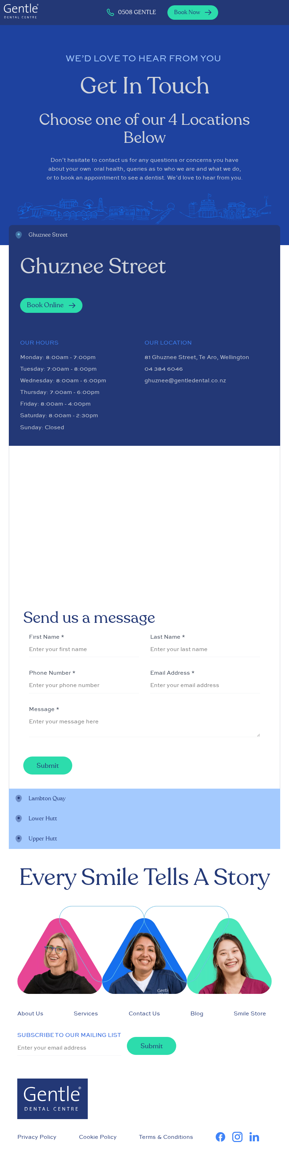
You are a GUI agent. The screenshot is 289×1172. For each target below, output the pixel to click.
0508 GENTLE (137, 12)
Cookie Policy (98, 1137)
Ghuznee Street (48, 234)
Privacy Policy (36, 1137)
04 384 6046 (163, 368)
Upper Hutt (43, 838)
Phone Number (52, 672)
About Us (30, 1013)
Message (44, 709)
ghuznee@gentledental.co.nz (185, 380)
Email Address (172, 672)
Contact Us (144, 1013)
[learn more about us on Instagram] (241, 1137)
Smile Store (250, 1013)
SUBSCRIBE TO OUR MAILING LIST (69, 1035)
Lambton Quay (47, 798)
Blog (196, 1013)
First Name (46, 636)
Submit (48, 765)
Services (86, 1013)
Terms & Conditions (166, 1137)
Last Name (167, 636)
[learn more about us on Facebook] (224, 1137)
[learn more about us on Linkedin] (258, 1137)
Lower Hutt (43, 818)
